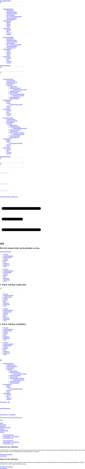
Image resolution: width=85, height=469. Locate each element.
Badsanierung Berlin (18, 95)
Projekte (9, 30)
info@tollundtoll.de (5, 178)
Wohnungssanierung (12, 82)
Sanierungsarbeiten (8, 9)
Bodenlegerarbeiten (12, 12)
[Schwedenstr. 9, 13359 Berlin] (1, 411)
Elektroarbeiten (11, 15)
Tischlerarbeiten (7, 21)
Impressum (6, 263)
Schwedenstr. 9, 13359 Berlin (8, 414)
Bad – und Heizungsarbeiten (14, 16)
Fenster (8, 24)
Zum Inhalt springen (5, 0)
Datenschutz (6, 265)
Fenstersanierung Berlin (16, 104)
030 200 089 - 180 (5, 402)
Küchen (9, 25)
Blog (8, 31)
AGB (4, 266)
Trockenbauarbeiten (12, 18)
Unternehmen (6, 28)
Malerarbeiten (10, 10)
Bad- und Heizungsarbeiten (17, 94)
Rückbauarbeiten (11, 19)
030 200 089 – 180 (5, 175)
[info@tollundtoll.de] (1, 405)
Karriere (9, 34)
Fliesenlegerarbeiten (12, 13)
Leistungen (9, 85)
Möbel (8, 22)
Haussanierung (10, 83)
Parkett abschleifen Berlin (20, 89)
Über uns (9, 33)
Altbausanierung (11, 80)
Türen (8, 27)
